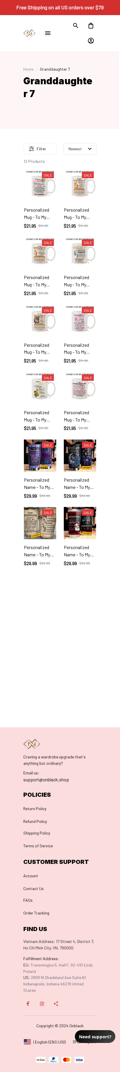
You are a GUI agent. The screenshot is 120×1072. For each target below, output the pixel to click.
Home (28, 69)
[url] (31, 773)
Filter (41, 148)
